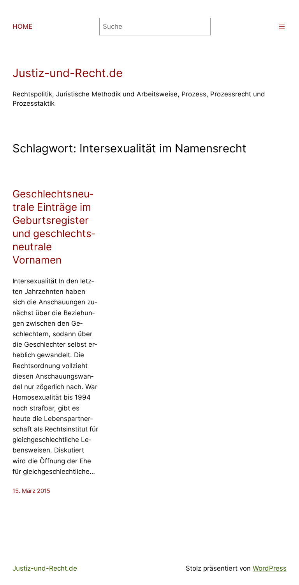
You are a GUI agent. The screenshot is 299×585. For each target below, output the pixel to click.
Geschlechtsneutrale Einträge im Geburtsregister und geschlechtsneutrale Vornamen (53, 227)
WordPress (270, 568)
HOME (22, 26)
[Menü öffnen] (282, 26)
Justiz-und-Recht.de (67, 73)
